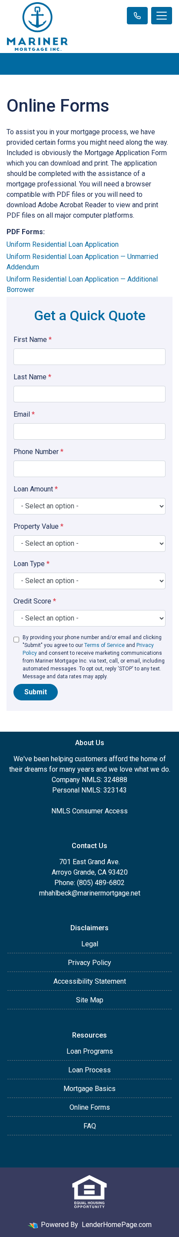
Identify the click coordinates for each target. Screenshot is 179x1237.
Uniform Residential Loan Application (63, 244)
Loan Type (31, 564)
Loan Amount (35, 489)
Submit (35, 692)
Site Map (89, 1000)
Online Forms (90, 1107)
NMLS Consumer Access (89, 811)
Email (24, 414)
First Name (32, 339)
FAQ (89, 1126)
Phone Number (38, 452)
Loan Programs (89, 1051)
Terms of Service (104, 645)
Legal (89, 944)
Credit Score (34, 601)
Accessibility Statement (89, 981)
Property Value (38, 526)
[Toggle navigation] (161, 15)
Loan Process (89, 1070)
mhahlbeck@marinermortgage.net (89, 893)
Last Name (32, 377)
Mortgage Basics (89, 1088)
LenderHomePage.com (117, 1224)
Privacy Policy (89, 962)
